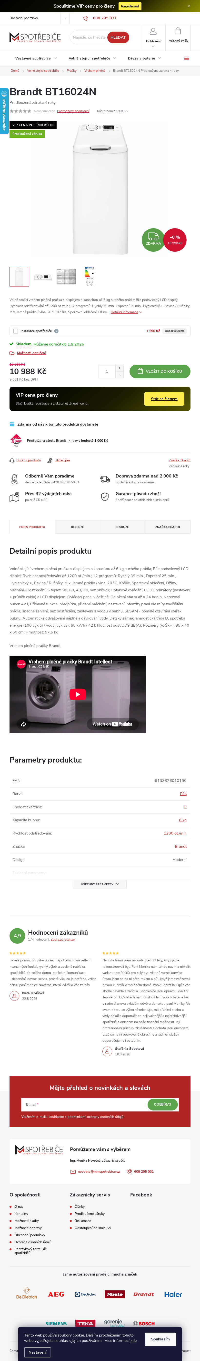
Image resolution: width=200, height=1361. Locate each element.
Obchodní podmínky (24, 18)
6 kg (183, 820)
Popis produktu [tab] (32, 527)
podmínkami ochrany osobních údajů (95, 1116)
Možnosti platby (26, 1221)
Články (80, 1207)
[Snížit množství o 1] (119, 374)
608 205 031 (144, 1171)
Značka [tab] (167, 527)
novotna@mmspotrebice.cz (99, 1171)
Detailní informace (124, 312)
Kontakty (21, 1214)
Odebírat (162, 1104)
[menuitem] (36, 58)
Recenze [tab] (77, 527)
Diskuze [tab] (122, 527)
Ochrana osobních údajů (32, 1242)
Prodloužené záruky (90, 1214)
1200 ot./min (175, 833)
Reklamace (83, 1221)
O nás (18, 1207)
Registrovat (130, 6)
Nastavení (38, 1352)
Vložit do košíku (164, 371)
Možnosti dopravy (28, 1228)
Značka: (179, 460)
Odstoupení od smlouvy (93, 1228)
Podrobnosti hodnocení (73, 111)
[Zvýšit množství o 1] (119, 368)
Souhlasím (160, 1339)
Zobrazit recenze (63, 939)
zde (133, 1340)
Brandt (181, 846)
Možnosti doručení (31, 353)
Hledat (118, 37)
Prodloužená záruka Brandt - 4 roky (67, 441)
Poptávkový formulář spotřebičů (30, 1251)
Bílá (183, 794)
